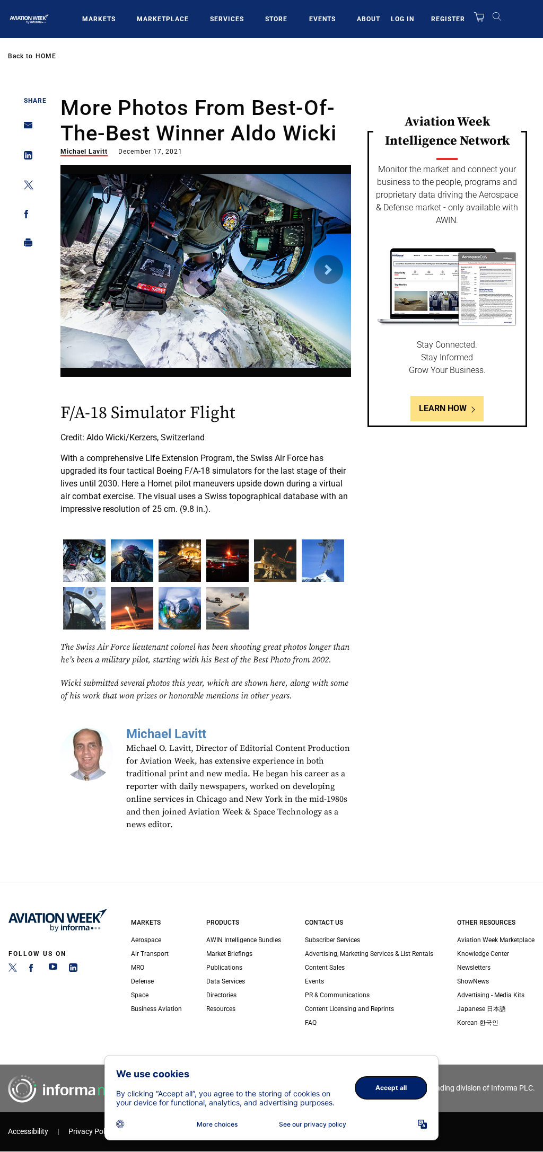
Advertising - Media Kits (490, 995)
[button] (83, 269)
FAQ (311, 1022)
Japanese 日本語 (481, 1009)
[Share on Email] (25, 128)
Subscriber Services (332, 940)
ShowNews (473, 981)
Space (139, 995)
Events (322, 19)
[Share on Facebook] (25, 216)
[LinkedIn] (73, 969)
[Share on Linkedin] (25, 157)
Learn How (443, 408)
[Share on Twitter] (25, 186)
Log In (402, 19)
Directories (221, 995)
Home (46, 56)
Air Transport (150, 954)
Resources (220, 1009)
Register (448, 19)
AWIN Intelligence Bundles (243, 940)
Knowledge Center (483, 954)
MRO (137, 967)
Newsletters (474, 967)
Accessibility (28, 1131)
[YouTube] (53, 969)
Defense (142, 981)
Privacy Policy (91, 1131)
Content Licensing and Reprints (349, 1009)
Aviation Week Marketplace (496, 940)
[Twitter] (12, 969)
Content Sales (325, 967)
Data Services (225, 981)
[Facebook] (33, 969)
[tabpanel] (205, 347)
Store (276, 19)
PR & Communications (337, 995)
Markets (99, 19)
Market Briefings (229, 954)
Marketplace (163, 19)
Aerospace (146, 940)
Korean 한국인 (477, 1022)
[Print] (25, 245)
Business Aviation (156, 1009)
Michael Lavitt (84, 151)
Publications (224, 967)
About (368, 19)
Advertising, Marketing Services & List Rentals (369, 954)
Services (227, 19)
